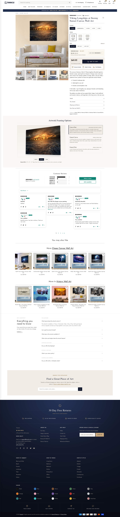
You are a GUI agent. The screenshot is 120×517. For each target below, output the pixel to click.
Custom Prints (77, 6)
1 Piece (72, 28)
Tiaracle (21, 514)
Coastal (78, 469)
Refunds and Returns (65, 441)
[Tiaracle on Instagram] (24, 448)
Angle (41, 159)
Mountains (18, 474)
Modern (78, 464)
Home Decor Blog (44, 436)
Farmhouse (79, 477)
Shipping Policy (63, 439)
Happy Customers (44, 433)
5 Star (88, 28)
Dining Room (49, 472)
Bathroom (48, 466)
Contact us (19, 331)
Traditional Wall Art (93, 112)
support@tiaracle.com (27, 439)
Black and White (20, 461)
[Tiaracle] (9, 2)
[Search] (69, 2)
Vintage (78, 466)
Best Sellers (31, 6)
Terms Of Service (55, 514)
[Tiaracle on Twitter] (31, 448)
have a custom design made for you (62, 384)
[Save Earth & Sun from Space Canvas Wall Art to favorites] (66, 254)
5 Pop (99, 28)
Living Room (49, 461)
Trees (17, 472)
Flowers (18, 466)
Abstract (79, 461)
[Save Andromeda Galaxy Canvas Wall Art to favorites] (48, 254)
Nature (17, 477)
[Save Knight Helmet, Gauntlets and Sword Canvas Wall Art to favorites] (85, 288)
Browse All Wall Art (45, 439)
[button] (73, 15)
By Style (68, 6)
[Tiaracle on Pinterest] (27, 448)
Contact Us (62, 433)
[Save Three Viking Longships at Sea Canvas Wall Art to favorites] (48, 288)
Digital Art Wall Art (73, 114)
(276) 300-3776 (20, 445)
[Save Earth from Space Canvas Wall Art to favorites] (30, 254)
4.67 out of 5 (36, 179)
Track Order (63, 436)
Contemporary (80, 474)
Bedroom (48, 464)
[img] (24, 196)
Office (47, 474)
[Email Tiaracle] (17, 448)
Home (24, 6)
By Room (62, 6)
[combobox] (43, 2)
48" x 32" (86, 46)
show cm (102, 43)
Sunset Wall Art (100, 112)
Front (35, 159)
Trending (39, 6)
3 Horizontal (80, 28)
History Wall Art (24, 13)
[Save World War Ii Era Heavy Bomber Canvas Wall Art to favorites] (30, 288)
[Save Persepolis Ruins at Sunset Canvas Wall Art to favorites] (66, 288)
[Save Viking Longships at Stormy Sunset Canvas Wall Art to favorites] (103, 18)
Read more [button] (50, 209)
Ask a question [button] (87, 182)
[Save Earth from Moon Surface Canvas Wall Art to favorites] (103, 254)
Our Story (42, 431)
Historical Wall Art (85, 112)
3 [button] (60, 233)
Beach (17, 464)
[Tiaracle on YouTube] (34, 448)
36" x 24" (80, 46)
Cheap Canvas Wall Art (62, 248)
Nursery (48, 477)
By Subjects (47, 6)
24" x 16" (73, 46)
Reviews (94, 6)
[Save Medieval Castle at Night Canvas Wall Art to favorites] (103, 288)
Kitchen (48, 469)
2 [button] (58, 233)
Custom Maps (86, 6)
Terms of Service (44, 441)
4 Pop (93, 28)
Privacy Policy (64, 514)
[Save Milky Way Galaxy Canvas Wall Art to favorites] (85, 254)
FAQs (61, 431)
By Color (55, 6)
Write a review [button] (87, 178)
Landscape (18, 469)
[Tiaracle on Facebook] (20, 448)
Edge (47, 159)
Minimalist (79, 472)
